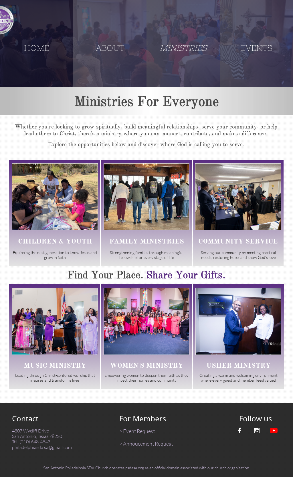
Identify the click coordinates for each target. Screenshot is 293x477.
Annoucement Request (148, 443)
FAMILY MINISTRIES (146, 241)
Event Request (139, 431)
